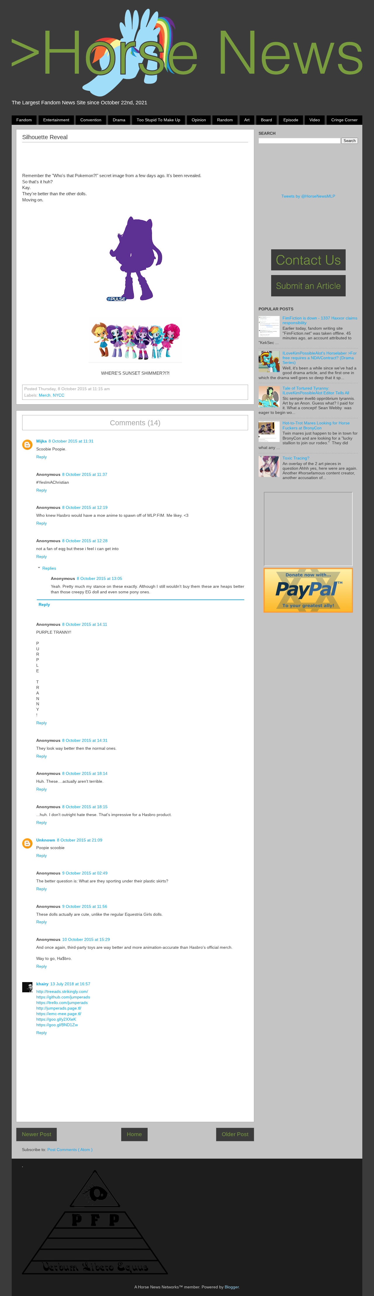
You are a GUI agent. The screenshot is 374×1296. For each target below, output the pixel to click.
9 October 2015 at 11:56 (84, 906)
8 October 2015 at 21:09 (79, 840)
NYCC (58, 395)
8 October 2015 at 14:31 (85, 740)
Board (266, 120)
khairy (42, 984)
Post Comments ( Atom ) (70, 1150)
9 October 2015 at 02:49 (85, 873)
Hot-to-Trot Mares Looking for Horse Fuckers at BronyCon (316, 425)
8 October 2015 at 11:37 (84, 474)
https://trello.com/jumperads (62, 1002)
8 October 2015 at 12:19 (85, 507)
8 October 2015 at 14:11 (84, 624)
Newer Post (36, 1134)
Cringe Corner (344, 120)
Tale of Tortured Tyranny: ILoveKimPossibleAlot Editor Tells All (316, 390)
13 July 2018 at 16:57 (70, 984)
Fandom (24, 120)
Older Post (235, 1134)
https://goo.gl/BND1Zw (57, 1025)
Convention (90, 120)
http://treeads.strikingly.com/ (62, 991)
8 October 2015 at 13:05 (99, 578)
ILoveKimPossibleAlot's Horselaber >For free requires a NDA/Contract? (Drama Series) (320, 358)
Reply (41, 457)
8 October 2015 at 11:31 (71, 441)
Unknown (45, 840)
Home (134, 1134)
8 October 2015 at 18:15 (85, 807)
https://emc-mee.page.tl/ (58, 1014)
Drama (119, 120)
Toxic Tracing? (296, 458)
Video (314, 120)
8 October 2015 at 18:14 (85, 773)
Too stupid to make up (158, 120)
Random (225, 120)
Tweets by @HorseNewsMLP (308, 196)
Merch (45, 395)
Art (247, 120)
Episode (290, 120)
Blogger (232, 1287)
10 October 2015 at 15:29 (86, 939)
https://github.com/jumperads (63, 997)
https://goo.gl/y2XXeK (56, 1019)
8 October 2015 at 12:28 (85, 541)
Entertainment (56, 120)
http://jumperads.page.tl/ (58, 1008)
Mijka (41, 441)
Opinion (199, 120)
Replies (49, 568)
